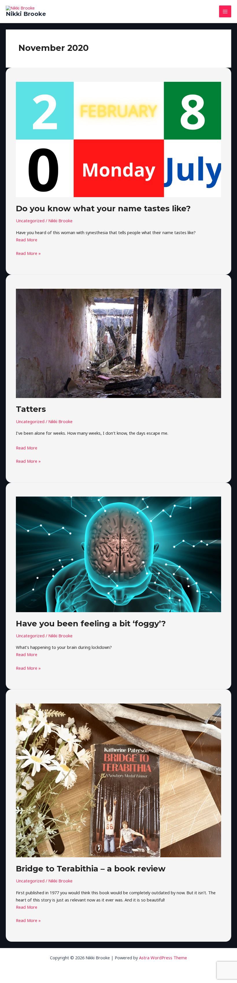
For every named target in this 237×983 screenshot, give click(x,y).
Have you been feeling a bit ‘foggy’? (91, 623)
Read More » (28, 253)
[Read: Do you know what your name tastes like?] (118, 139)
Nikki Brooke (26, 13)
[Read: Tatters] (118, 342)
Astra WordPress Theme (163, 957)
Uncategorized (30, 220)
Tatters (31, 409)
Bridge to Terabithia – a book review (91, 868)
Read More (26, 239)
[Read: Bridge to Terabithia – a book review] (118, 780)
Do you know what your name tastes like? (103, 208)
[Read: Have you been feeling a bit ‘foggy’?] (118, 554)
